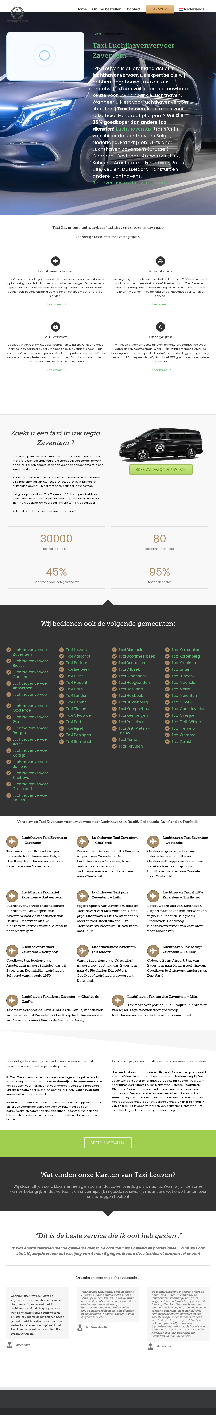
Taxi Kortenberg (185, 656)
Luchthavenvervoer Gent (30, 719)
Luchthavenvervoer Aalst (30, 741)
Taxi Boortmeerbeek (137, 656)
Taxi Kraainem (184, 662)
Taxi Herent (76, 702)
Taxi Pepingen (78, 734)
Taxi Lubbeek (182, 676)
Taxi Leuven (76, 649)
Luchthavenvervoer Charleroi (30, 674)
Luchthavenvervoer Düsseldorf (30, 786)
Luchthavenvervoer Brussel (30, 663)
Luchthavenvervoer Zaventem (30, 652)
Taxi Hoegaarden (134, 682)
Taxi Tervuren (131, 746)
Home (97, 34)
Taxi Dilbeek (129, 669)
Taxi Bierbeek (77, 669)
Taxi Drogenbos (133, 676)
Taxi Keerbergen (133, 715)
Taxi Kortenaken (185, 649)
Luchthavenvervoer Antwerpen (30, 686)
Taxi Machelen (184, 682)
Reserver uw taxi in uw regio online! (134, 183)
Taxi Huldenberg (133, 702)
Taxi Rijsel (74, 728)
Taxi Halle (74, 689)
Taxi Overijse (182, 715)
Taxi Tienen (76, 708)
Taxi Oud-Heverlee (188, 708)
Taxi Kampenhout (135, 708)
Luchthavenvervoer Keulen (30, 798)
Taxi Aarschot (78, 656)
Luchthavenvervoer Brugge (30, 730)
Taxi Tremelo (183, 728)
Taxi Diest (74, 676)
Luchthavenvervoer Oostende (30, 708)
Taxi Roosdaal (78, 741)
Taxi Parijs (75, 721)
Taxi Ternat (129, 739)
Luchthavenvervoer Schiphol (30, 764)
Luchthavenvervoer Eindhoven (30, 775)
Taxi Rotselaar (131, 721)
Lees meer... (55, 304)
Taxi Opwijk (181, 702)
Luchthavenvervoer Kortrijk (30, 753)
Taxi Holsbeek (131, 695)
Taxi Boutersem (133, 662)
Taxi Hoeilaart (131, 689)
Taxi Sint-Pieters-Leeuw (134, 731)
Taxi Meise (180, 689)
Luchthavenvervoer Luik (30, 697)
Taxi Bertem (76, 662)
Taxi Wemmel (183, 734)
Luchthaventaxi (134, 129)
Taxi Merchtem (184, 695)
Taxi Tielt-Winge (186, 721)
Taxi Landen (77, 695)
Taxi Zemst (181, 741)
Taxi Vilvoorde (78, 715)
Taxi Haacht (77, 682)
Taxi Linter (180, 669)
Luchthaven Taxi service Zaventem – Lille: (162, 997)
